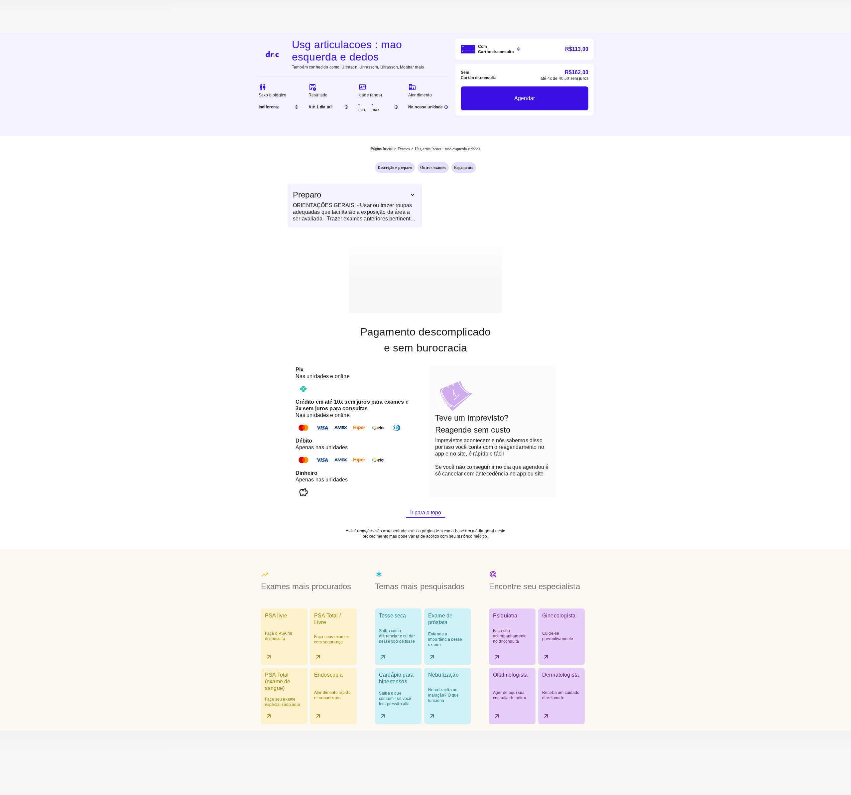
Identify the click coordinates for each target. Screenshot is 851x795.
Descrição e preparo (395, 167)
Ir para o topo (425, 512)
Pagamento (463, 167)
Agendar (524, 98)
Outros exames (433, 167)
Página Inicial (382, 149)
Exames (404, 149)
